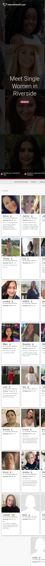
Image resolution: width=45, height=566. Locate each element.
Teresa (6, 258)
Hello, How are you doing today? (11, 393)
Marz (5, 344)
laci (24, 387)
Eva (24, 258)
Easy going (25, 436)
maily (35, 557)
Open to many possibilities (10, 222)
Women (33, 182)
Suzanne (26, 344)
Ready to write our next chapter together (30, 350)
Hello (4, 521)
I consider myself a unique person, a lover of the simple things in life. (30, 354)
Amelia (25, 472)
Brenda (6, 429)
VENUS (25, 301)
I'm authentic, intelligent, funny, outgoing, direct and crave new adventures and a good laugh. (10, 526)
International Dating (21, 182)
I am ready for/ (26, 478)
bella (24, 515)
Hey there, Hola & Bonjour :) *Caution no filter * (30, 222)
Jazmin (26, 216)
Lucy (5, 387)
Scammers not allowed (9, 350)
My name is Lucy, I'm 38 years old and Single (9, 396)
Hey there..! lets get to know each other (11, 265)
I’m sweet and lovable (9, 353)
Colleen (6, 515)
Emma (25, 429)
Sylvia (6, 216)
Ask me (5, 267)
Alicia (5, 472)
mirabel (6, 301)
